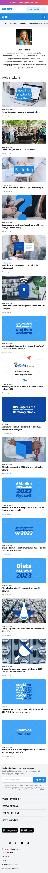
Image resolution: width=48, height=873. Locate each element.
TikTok (28, 843)
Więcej (42, 789)
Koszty (23, 24)
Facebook (4, 843)
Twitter (10, 843)
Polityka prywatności (10, 864)
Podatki (13, 24)
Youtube (22, 843)
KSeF (5, 24)
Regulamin (6, 856)
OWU (4, 860)
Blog (5, 16)
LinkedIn (16, 843)
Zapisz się (39, 780)
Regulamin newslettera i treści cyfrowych (26, 785)
